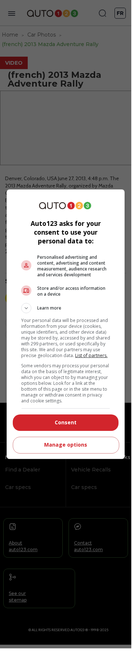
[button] (65, 308)
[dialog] (66, 324)
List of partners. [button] (91, 355)
